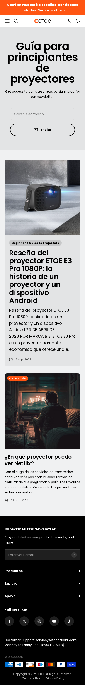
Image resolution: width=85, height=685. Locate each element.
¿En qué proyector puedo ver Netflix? (38, 460)
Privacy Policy (55, 678)
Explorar (42, 583)
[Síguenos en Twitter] (24, 621)
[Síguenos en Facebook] (9, 621)
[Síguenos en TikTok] (69, 621)
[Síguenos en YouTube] (54, 621)
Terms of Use (31, 678)
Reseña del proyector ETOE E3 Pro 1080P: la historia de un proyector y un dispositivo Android (40, 277)
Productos (42, 571)
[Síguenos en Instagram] (39, 621)
